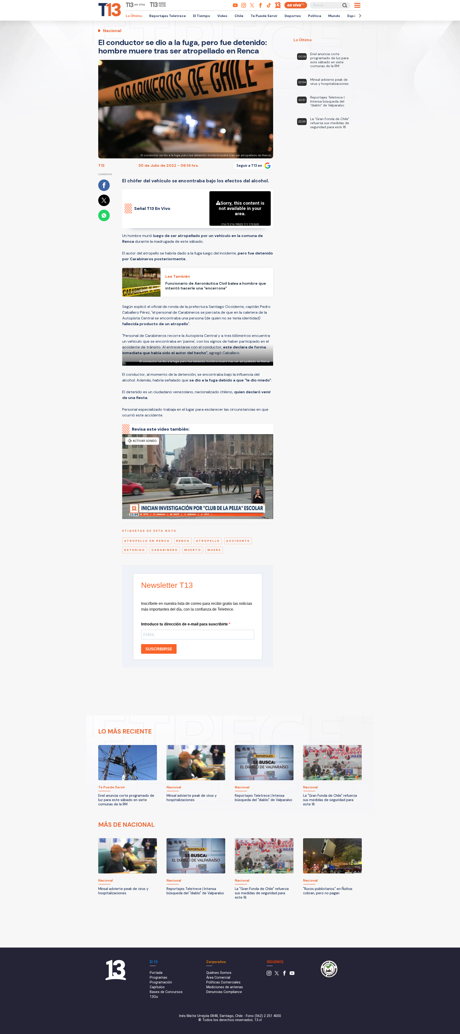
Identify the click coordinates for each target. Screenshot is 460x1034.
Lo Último (134, 16)
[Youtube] (292, 974)
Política (314, 16)
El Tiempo (201, 16)
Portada (156, 973)
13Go (154, 997)
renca (183, 541)
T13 (101, 165)
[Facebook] (284, 974)
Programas (158, 978)
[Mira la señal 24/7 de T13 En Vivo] (295, 5)
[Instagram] (269, 974)
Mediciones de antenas (224, 987)
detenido (134, 550)
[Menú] (357, 5)
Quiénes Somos (218, 973)
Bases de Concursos (166, 992)
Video (222, 16)
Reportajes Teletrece (167, 16)
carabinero (164, 550)
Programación (161, 982)
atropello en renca (147, 541)
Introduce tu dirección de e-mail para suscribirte (185, 624)
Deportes (293, 16)
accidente (238, 541)
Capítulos (157, 987)
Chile (239, 16)
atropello (208, 541)
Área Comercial (218, 978)
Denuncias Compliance (224, 992)
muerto (192, 550)
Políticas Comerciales (223, 982)
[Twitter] (276, 974)
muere (214, 550)
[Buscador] (344, 5)
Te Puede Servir (264, 16)
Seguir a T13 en (249, 165)
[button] (359, 15)
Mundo (334, 16)
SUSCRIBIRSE (158, 649)
